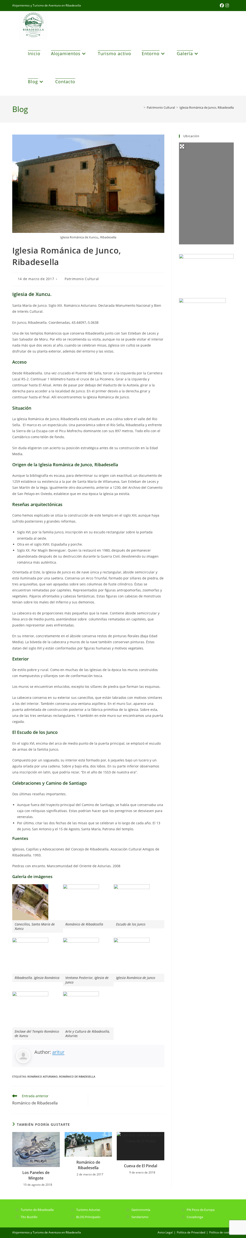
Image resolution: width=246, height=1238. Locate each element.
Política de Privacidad (191, 1232)
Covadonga (195, 1217)
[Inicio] (141, 107)
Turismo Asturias (88, 1210)
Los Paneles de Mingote (35, 1175)
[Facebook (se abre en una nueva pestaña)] (222, 5)
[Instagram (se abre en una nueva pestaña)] (227, 5)
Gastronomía (140, 1210)
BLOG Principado (88, 1217)
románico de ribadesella (77, 1076)
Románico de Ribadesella (88, 1165)
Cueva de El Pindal (140, 1165)
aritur (58, 1052)
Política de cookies (221, 1232)
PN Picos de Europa (201, 1210)
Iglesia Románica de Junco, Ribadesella (206, 107)
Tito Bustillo (29, 1217)
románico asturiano (42, 1076)
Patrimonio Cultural (82, 279)
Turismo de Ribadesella (37, 1210)
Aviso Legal (165, 1232)
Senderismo (139, 1217)
